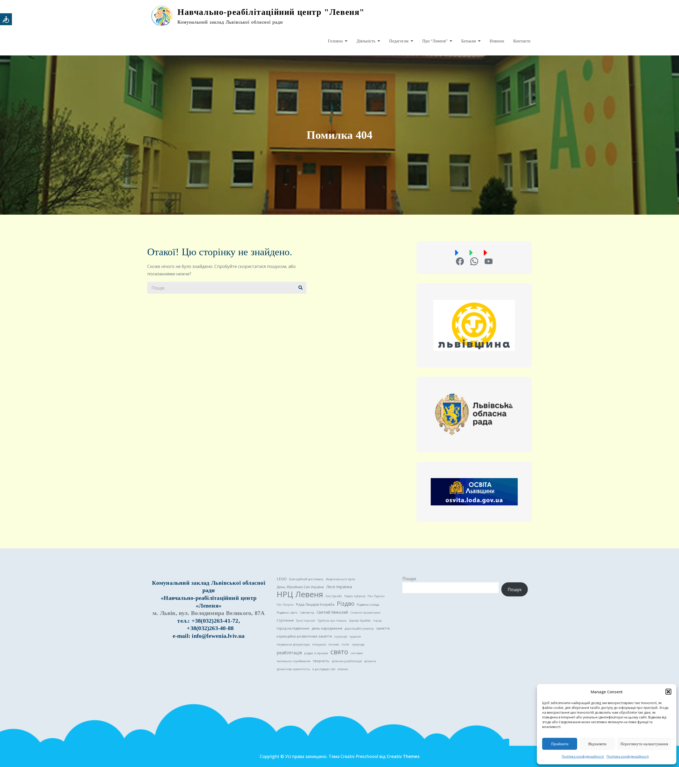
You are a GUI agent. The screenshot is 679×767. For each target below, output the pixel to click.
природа (358, 644)
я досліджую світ (324, 669)
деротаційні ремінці (359, 628)
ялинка (343, 669)
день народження (327, 628)
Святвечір (307, 612)
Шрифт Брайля (360, 620)
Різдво (345, 603)
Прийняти (559, 744)
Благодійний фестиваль (306, 579)
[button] (668, 691)
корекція (340, 636)
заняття (383, 628)
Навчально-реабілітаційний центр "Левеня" (271, 12)
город (377, 620)
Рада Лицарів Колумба (315, 604)
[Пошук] (300, 288)
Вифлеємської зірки (340, 579)
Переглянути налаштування (644, 744)
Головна (335, 41)
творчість (321, 660)
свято (339, 652)
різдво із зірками (316, 653)
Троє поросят (305, 620)
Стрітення (285, 620)
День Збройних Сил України (300, 586)
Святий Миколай (332, 612)
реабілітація (289, 653)
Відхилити (597, 744)
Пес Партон (376, 596)
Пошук (409, 579)
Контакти (521, 41)
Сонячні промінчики (365, 612)
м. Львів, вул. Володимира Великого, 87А (209, 613)
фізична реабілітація (347, 661)
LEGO (282, 578)
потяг (346, 644)
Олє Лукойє (333, 596)
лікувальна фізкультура (293, 644)
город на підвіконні (293, 628)
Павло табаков (354, 596)
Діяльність (365, 41)
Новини (497, 41)
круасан (355, 636)
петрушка (319, 644)
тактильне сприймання (293, 661)
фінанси (370, 661)
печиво (333, 644)
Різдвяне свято (287, 612)
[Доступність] (6, 19)
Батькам (468, 41)
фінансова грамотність (293, 669)
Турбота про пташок (332, 620)
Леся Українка (339, 586)
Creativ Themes (403, 756)
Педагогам (398, 41)
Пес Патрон (285, 604)
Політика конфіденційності (583, 756)
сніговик (356, 653)
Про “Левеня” (434, 41)
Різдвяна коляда (368, 604)
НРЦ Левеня (300, 594)
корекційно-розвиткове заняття (304, 636)
